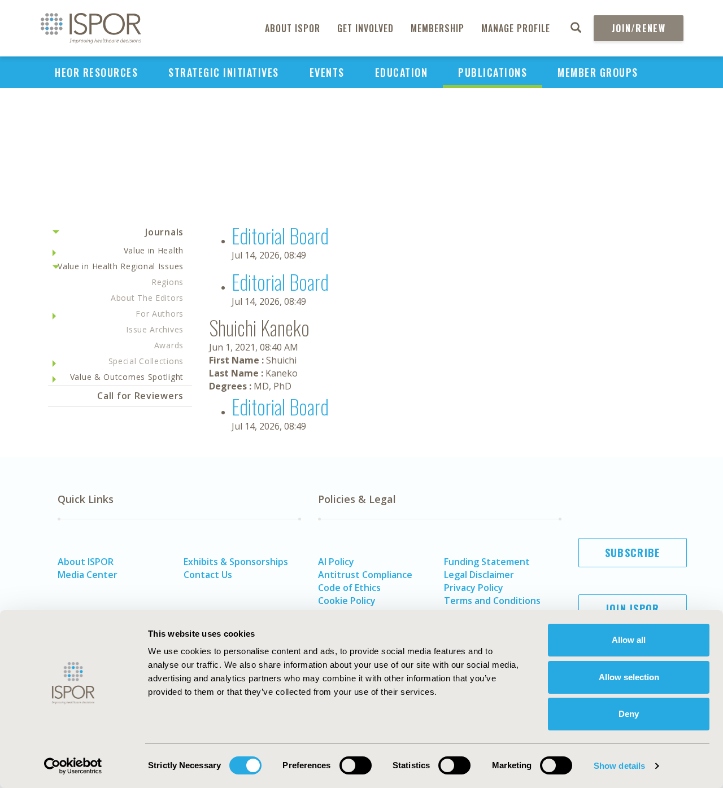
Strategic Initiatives (223, 72)
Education (401, 72)
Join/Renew (638, 28)
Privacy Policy (473, 587)
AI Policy (336, 561)
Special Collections (146, 361)
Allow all (629, 640)
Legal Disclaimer (479, 574)
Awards (169, 345)
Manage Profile (515, 28)
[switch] (355, 765)
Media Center (87, 574)
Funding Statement (487, 561)
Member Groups (598, 72)
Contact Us (208, 574)
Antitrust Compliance (365, 574)
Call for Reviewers (140, 395)
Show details (619, 766)
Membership (437, 28)
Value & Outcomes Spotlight (127, 376)
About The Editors (147, 297)
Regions (167, 282)
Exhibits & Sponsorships (236, 561)
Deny (629, 714)
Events (327, 72)
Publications (492, 72)
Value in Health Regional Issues (121, 266)
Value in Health (154, 250)
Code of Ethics (349, 587)
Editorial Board (280, 235)
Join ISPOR (633, 608)
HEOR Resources (96, 72)
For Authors (160, 313)
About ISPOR (292, 28)
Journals (164, 232)
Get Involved (365, 28)
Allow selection (629, 677)
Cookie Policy (347, 600)
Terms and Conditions (492, 600)
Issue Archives (155, 329)
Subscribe (632, 552)
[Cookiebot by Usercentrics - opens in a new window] (73, 766)
